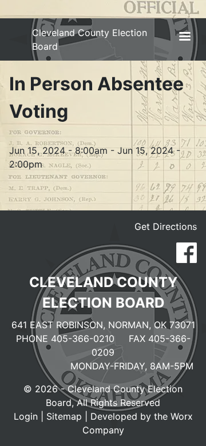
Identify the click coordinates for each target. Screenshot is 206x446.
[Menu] (184, 37)
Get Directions (165, 226)
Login (26, 416)
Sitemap (64, 416)
